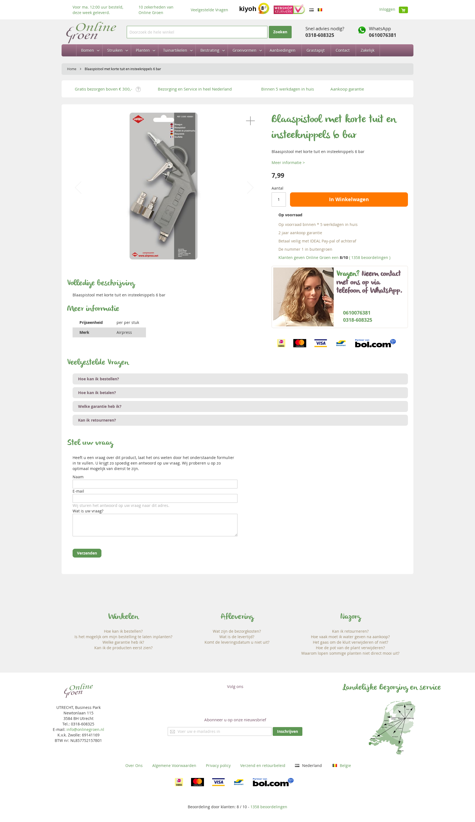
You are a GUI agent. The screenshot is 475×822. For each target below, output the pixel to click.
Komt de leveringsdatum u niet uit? (237, 642)
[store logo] (90, 32)
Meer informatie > (288, 162)
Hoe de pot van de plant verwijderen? (350, 647)
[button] (250, 121)
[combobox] (197, 32)
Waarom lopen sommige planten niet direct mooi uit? (350, 653)
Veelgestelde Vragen (209, 9)
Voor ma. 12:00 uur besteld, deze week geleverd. (98, 9)
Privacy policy (218, 765)
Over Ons (134, 765)
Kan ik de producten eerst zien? (123, 647)
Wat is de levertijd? (236, 636)
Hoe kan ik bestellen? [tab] (98, 378)
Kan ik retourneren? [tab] (97, 420)
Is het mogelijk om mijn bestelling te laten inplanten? (123, 636)
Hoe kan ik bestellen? (123, 631)
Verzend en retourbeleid (262, 765)
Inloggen (387, 9)
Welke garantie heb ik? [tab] (99, 406)
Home (71, 69)
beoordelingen (268, 806)
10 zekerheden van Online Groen (156, 9)
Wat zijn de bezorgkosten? (237, 631)
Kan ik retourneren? (350, 631)
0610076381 (382, 35)
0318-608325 (319, 35)
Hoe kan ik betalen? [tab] (97, 392)
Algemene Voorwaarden (174, 765)
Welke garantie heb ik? (123, 642)
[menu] (237, 50)
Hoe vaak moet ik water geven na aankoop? (350, 636)
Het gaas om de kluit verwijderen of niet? (350, 642)
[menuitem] (89, 50)
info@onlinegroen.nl (85, 729)
